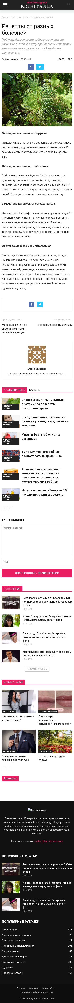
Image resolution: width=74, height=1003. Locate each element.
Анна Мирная (11, 59)
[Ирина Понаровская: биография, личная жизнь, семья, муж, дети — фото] (11, 620)
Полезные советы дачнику (55, 324)
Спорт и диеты (10, 951)
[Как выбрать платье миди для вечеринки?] (19, 701)
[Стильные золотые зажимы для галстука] (19, 741)
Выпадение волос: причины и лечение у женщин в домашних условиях (45, 421)
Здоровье (17, 17)
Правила (21, 988)
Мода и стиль (9, 711)
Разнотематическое (13, 962)
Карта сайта (48, 988)
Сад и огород (45, 751)
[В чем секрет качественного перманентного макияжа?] (55, 701)
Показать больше (36, 669)
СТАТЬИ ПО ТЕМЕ (14, 390)
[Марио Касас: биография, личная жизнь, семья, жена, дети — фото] (11, 656)
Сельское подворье (13, 940)
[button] (69, 5)
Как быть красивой (48, 711)
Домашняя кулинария (14, 956)
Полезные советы (12, 972)
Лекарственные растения (17, 934)
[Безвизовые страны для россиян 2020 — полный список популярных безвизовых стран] (11, 602)
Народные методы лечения (39, 17)
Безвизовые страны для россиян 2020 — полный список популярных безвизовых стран (47, 602)
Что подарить (9, 751)
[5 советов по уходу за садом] (55, 741)
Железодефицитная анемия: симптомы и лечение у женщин (14, 328)
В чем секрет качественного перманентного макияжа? (54, 720)
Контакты (34, 988)
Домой (5, 17)
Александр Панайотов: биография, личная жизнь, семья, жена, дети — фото (44, 637)
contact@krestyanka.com (48, 841)
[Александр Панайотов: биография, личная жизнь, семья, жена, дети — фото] (11, 638)
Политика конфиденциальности (37, 992)
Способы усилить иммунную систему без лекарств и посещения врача (43, 404)
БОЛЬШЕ (34, 390)
